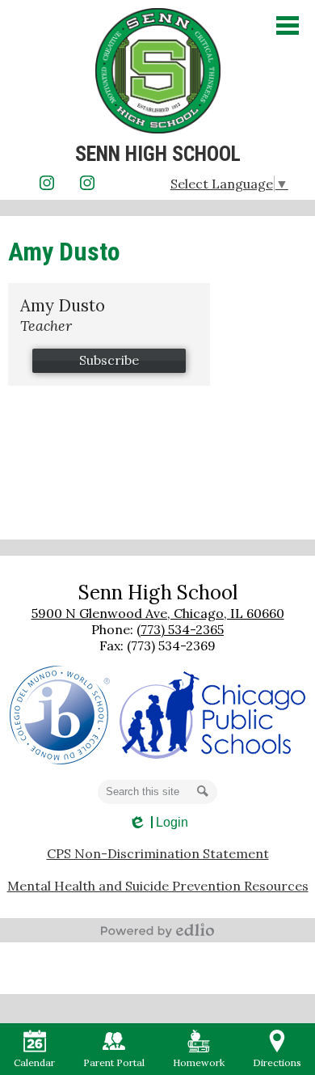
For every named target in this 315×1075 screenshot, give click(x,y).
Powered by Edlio (157, 930)
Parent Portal (114, 1062)
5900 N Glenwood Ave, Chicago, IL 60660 (158, 613)
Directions (277, 1062)
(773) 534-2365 (180, 629)
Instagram (47, 183)
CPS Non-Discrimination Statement (158, 853)
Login (158, 822)
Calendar (34, 1062)
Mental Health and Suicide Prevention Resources (158, 886)
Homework (199, 1062)
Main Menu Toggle (287, 25)
